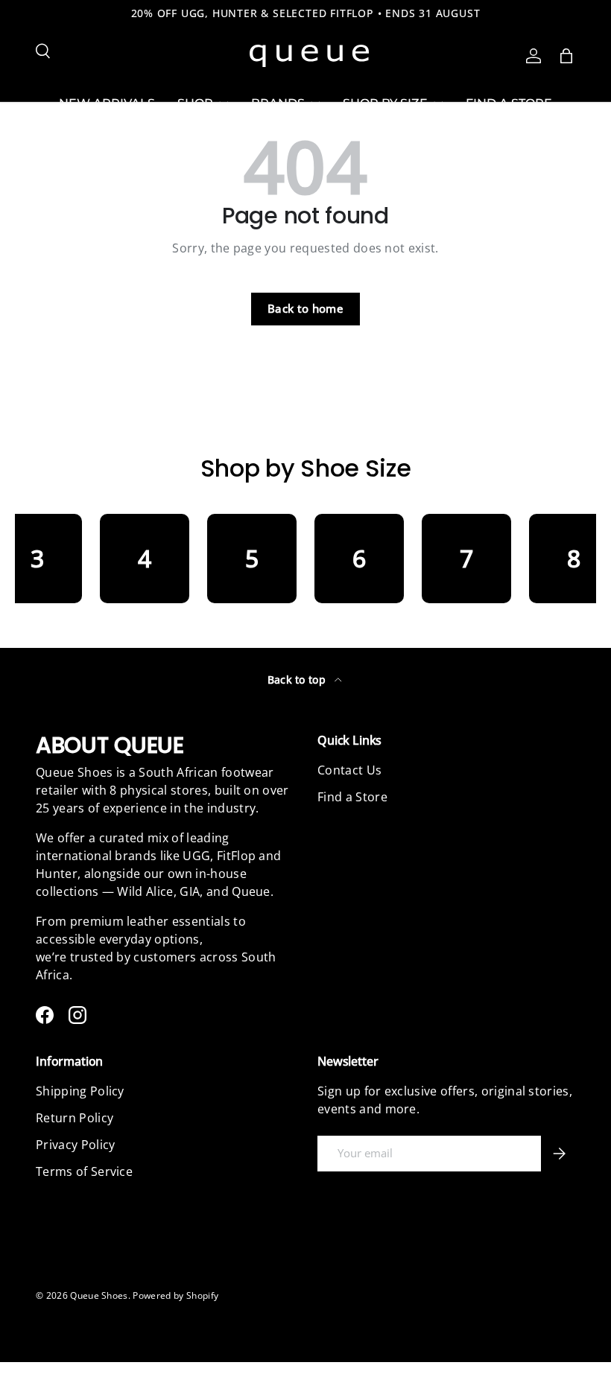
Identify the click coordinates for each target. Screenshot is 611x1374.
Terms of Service (84, 1171)
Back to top (298, 679)
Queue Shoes (99, 1295)
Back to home (305, 308)
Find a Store (352, 797)
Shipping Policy (80, 1091)
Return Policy (74, 1118)
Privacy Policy (75, 1144)
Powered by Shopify (175, 1295)
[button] (566, 55)
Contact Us (349, 770)
